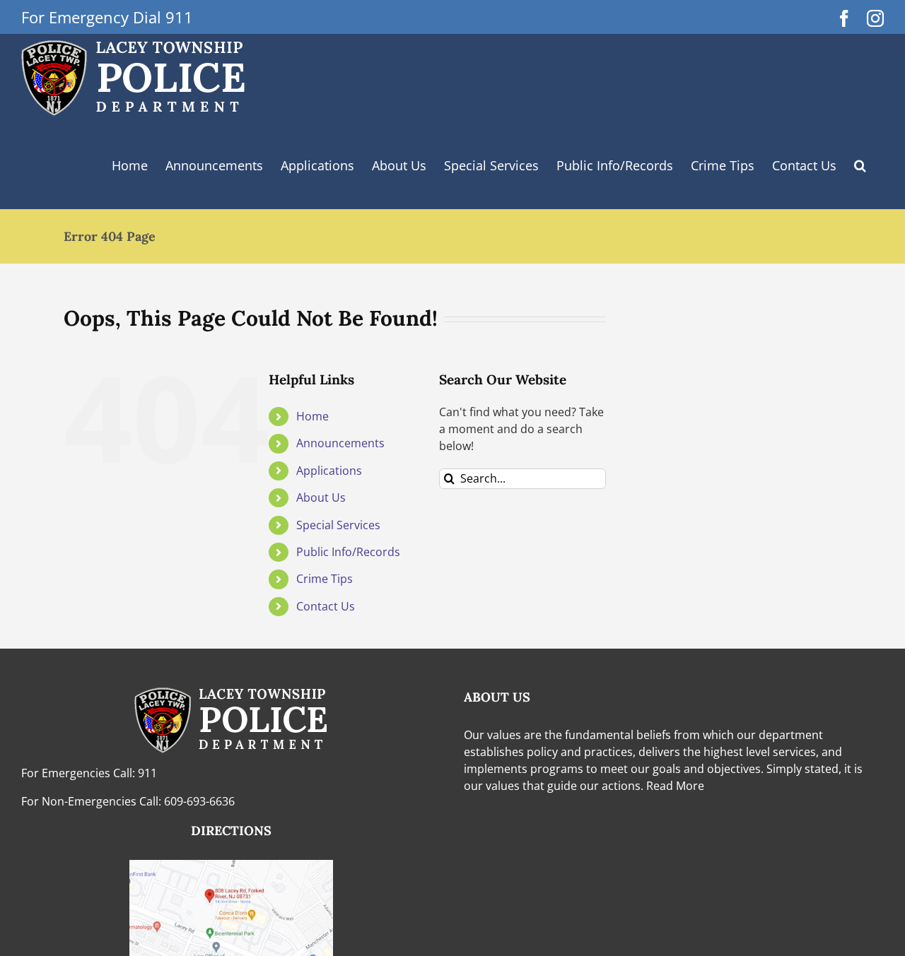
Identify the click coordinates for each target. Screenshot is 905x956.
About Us (321, 497)
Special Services (338, 525)
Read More (675, 785)
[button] (214, 165)
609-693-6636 (199, 801)
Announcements (340, 443)
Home (312, 416)
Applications (329, 470)
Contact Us (325, 606)
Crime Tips (324, 578)
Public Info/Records (348, 552)
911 (147, 773)
